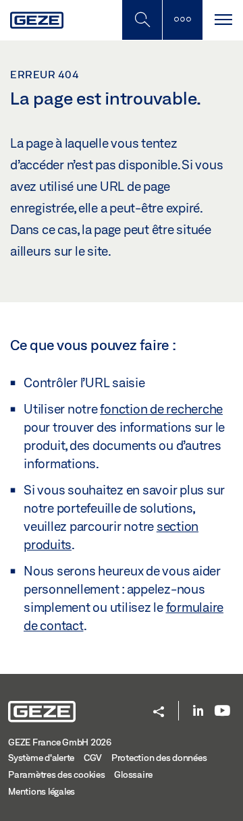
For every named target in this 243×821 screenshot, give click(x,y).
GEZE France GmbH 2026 (59, 742)
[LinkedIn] (198, 711)
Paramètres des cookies (56, 774)
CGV (93, 757)
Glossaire (133, 774)
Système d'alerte (41, 757)
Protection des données (159, 757)
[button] (158, 712)
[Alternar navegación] (222, 20)
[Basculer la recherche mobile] (142, 20)
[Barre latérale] (182, 20)
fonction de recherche (161, 408)
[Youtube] (222, 711)
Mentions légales (41, 791)
